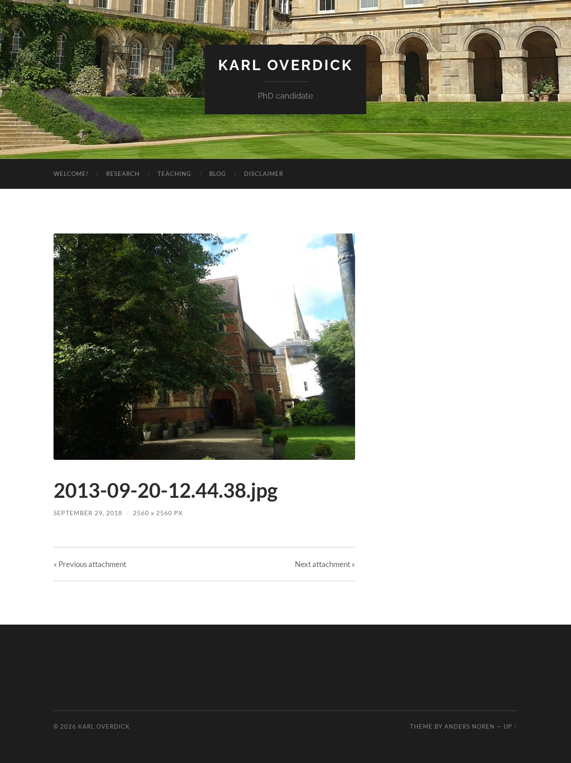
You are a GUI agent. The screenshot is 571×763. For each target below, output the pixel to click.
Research (123, 173)
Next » (325, 564)
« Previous (90, 564)
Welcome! (71, 173)
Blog (217, 173)
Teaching (174, 173)
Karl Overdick (285, 65)
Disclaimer (263, 173)
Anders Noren (469, 726)
